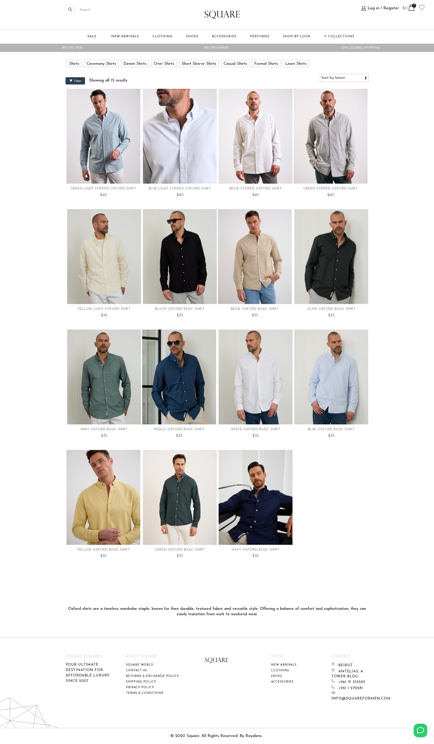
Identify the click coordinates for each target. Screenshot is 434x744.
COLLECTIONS (341, 36)
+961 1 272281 (350, 688)
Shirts (74, 64)
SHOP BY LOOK (297, 36)
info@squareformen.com (361, 698)
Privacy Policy (140, 687)
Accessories (282, 681)
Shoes (276, 676)
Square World (139, 664)
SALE (92, 36)
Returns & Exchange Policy (152, 676)
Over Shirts (164, 64)
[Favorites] (422, 7)
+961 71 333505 (351, 682)
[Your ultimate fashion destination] (222, 15)
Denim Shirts (134, 64)
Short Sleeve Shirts (199, 64)
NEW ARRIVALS (125, 36)
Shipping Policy (141, 681)
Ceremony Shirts (101, 64)
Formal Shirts (266, 64)
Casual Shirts (235, 64)
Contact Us (136, 670)
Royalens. (253, 736)
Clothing (280, 670)
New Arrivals (284, 664)
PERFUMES (259, 36)
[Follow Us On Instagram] (420, 730)
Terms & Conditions (144, 693)
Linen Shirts (296, 64)
